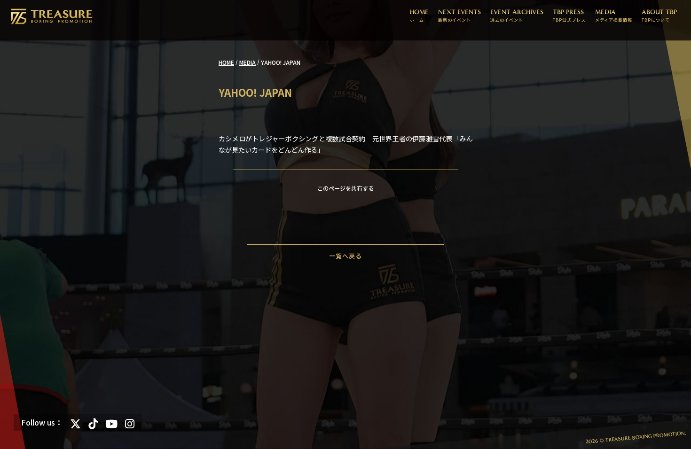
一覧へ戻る (345, 255)
